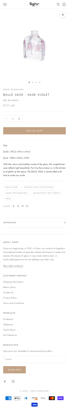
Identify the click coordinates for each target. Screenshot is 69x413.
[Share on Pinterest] (22, 206)
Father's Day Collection (38, 187)
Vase (8, 198)
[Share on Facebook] (13, 206)
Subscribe (14, 369)
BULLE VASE (12, 187)
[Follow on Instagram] (13, 381)
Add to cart (34, 130)
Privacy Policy (10, 297)
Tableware (8, 324)
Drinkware (8, 319)
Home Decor (9, 329)
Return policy (9, 287)
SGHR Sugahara (13, 89)
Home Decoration (16, 193)
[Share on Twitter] (18, 206)
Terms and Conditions (13, 303)
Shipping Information (13, 281)
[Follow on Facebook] (4, 381)
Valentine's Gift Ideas (46, 193)
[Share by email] (27, 206)
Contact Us (8, 292)
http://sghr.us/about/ (13, 265)
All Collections (10, 335)
